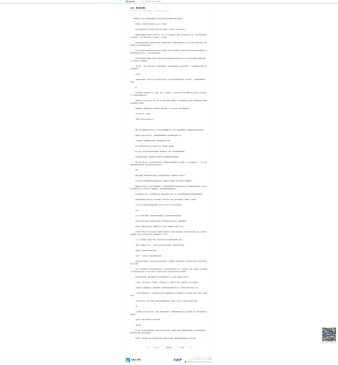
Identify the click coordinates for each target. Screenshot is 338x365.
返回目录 (169, 347)
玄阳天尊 (158, 1)
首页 (147, 1)
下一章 (182, 347)
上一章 (156, 347)
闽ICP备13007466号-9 (207, 362)
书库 (149, 1)
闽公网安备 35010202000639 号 (194, 362)
